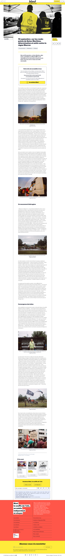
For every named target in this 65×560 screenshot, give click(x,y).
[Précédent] (15, 469)
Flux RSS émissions (17, 532)
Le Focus (30, 470)
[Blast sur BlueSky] (29, 555)
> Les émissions (16, 520)
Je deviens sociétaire (37, 527)
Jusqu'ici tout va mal (42, 469)
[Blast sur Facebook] (35, 555)
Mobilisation (29, 48)
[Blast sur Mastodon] (31, 555)
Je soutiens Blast (34, 82)
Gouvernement (22, 48)
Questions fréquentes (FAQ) (39, 520)
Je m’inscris (48, 547)
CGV (60, 555)
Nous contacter (36, 536)
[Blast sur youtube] (38, 488)
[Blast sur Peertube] (27, 555)
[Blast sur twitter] (40, 488)
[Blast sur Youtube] (25, 555)
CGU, (59, 555)
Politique (35, 48)
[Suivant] (50, 469)
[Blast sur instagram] (46, 488)
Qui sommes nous (37, 517)
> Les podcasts (16, 522)
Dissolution (20, 471)
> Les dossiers (16, 524)
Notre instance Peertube (38, 531)
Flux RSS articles (16, 530)
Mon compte (36, 533)
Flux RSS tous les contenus (18, 529)
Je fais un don (36, 524)
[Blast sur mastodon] (43, 488)
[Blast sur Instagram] (33, 555)
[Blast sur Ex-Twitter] (37, 555)
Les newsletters (36, 529)
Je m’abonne (36, 522)
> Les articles (16, 517)
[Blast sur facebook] (48, 488)
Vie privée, (55, 555)
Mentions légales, (49, 555)
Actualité (54, 38)
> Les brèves (16, 527)
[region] (32, 469)
